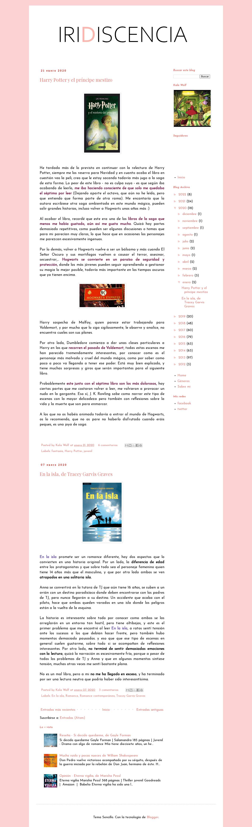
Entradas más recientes (58, 710)
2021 (182, 201)
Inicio (106, 710)
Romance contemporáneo (97, 696)
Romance (71, 696)
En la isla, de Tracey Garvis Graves (76, 474)
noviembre (190, 221)
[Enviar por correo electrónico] (126, 445)
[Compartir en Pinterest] (140, 445)
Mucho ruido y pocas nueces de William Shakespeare (98, 755)
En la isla (57, 696)
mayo (186, 255)
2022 (182, 194)
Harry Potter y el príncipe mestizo (76, 80)
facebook (184, 403)
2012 (182, 364)
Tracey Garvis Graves (130, 696)
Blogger (152, 817)
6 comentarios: (108, 445)
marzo (187, 269)
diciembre (190, 214)
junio (186, 248)
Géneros (183, 381)
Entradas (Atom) (72, 718)
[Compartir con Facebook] (137, 445)
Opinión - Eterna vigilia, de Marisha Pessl (90, 776)
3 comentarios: (109, 690)
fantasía (57, 451)
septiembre (191, 228)
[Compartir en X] (133, 445)
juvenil (88, 451)
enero (187, 282)
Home (181, 375)
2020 (183, 208)
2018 (182, 323)
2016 (182, 337)
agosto (188, 234)
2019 (182, 316)
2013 (182, 357)
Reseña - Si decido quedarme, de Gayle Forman (95, 735)
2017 (182, 330)
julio (185, 241)
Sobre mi (184, 386)
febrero (188, 275)
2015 (182, 344)
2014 (182, 350)
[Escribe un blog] (130, 445)
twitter (182, 409)
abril (186, 262)
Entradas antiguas (149, 710)
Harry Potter (73, 451)
